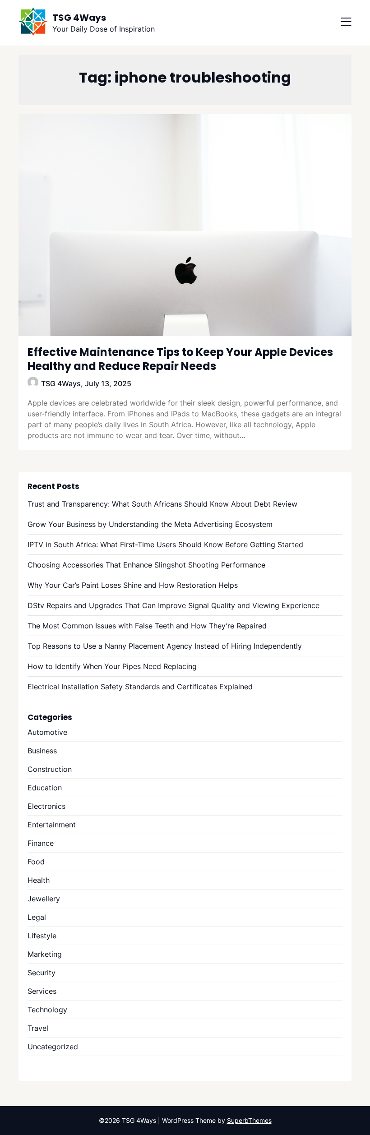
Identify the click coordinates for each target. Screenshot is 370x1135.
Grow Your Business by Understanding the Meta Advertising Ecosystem (150, 524)
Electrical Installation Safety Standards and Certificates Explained (140, 686)
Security (42, 972)
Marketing (45, 954)
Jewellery (44, 898)
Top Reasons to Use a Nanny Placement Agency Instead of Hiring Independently (165, 646)
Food (36, 861)
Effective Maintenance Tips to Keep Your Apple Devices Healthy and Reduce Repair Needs (180, 359)
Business (42, 750)
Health (39, 880)
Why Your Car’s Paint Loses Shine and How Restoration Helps (133, 585)
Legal (37, 917)
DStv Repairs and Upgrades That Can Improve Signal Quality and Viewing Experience (173, 605)
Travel (38, 1028)
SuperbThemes (249, 1120)
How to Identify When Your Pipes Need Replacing (112, 666)
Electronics (46, 806)
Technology (47, 1009)
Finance (41, 843)
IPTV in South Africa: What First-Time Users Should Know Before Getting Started (165, 544)
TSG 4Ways (79, 17)
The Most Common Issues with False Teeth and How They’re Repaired (147, 625)
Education (45, 787)
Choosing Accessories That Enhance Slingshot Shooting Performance (146, 564)
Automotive (47, 732)
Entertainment (52, 824)
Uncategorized (53, 1046)
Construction (50, 769)
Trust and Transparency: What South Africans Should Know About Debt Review (162, 503)
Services (42, 991)
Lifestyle (42, 935)
